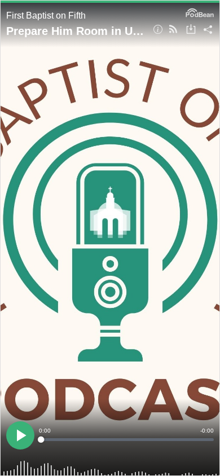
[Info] (158, 30)
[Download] (191, 30)
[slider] (126, 439)
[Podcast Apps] (173, 30)
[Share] (208, 30)
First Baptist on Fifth (46, 15)
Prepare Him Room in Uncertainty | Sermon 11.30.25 (75, 31)
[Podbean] (200, 11)
